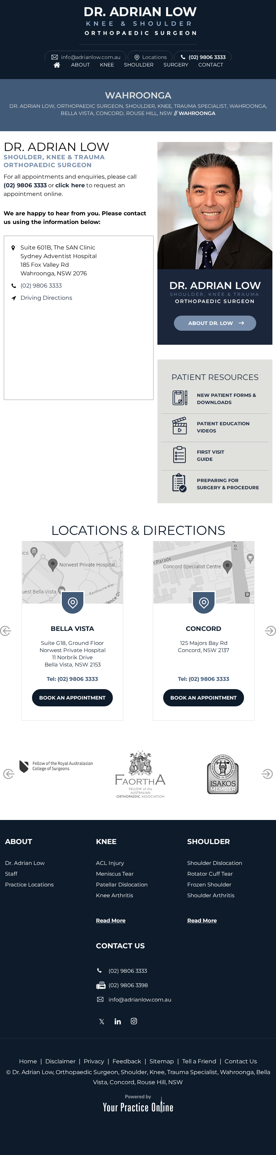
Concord (203, 629)
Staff (11, 873)
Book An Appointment (72, 698)
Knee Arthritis (114, 895)
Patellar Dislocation (122, 884)
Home (28, 1061)
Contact (210, 64)
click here (70, 185)
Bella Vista (72, 629)
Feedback (126, 1061)
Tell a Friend (199, 1061)
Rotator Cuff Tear (210, 873)
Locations (154, 57)
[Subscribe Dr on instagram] (134, 1022)
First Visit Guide (210, 455)
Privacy (94, 1061)
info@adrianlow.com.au (90, 57)
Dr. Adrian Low (25, 863)
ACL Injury (110, 863)
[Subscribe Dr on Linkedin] (118, 1022)
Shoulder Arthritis (210, 895)
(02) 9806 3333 (207, 57)
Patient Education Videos (223, 427)
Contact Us (241, 1061)
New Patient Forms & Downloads (226, 398)
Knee (107, 64)
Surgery (176, 64)
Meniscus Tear (115, 873)
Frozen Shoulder (209, 884)
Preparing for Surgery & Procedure (228, 483)
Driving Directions (46, 297)
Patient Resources (215, 377)
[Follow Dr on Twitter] (101, 1023)
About (80, 64)
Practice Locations (29, 884)
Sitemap (162, 1061)
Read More (110, 920)
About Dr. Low (210, 323)
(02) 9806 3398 (128, 985)
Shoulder (138, 64)
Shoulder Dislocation (214, 863)
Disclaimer (60, 1061)
